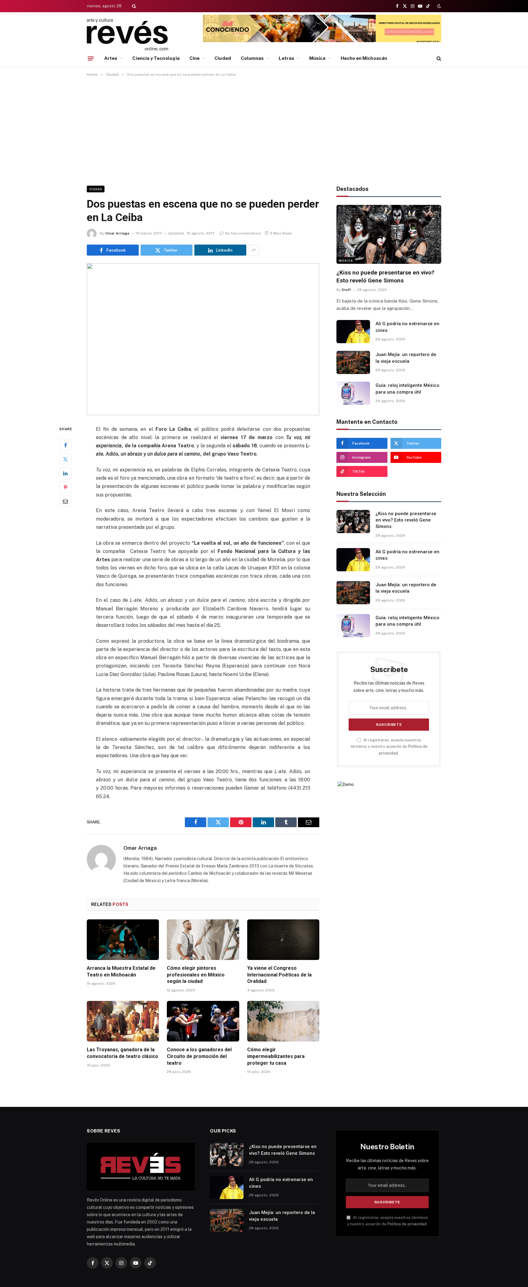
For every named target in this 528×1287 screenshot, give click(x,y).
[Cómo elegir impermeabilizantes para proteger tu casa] (283, 1021)
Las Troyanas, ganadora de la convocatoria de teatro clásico (122, 1053)
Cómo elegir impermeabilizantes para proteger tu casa (276, 1056)
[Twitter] (65, 459)
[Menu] (91, 58)
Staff (346, 290)
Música (317, 58)
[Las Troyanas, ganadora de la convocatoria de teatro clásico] (123, 1021)
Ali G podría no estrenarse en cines (407, 327)
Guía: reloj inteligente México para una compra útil (407, 388)
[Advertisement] (264, 130)
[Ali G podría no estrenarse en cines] (353, 331)
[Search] (133, 6)
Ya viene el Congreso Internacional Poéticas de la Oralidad (279, 974)
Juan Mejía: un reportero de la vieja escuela (406, 358)
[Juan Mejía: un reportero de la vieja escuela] (353, 362)
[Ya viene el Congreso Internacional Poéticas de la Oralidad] (283, 939)
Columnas (252, 58)
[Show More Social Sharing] (253, 250)
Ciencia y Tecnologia (156, 58)
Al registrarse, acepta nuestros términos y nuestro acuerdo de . (388, 746)
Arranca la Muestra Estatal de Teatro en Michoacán (121, 971)
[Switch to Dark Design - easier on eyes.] (438, 6)
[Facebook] (65, 445)
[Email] (65, 501)
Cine (194, 58)
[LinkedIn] (65, 473)
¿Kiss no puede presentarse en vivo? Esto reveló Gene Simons (385, 276)
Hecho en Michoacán (364, 58)
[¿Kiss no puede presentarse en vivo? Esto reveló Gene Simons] (388, 234)
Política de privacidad (407, 1224)
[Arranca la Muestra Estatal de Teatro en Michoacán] (123, 939)
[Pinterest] (65, 487)
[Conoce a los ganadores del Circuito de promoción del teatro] (203, 1021)
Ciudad (223, 58)
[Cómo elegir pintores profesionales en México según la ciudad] (203, 939)
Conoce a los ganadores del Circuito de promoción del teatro (199, 1056)
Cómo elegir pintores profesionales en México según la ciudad (196, 974)
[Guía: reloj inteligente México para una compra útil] (353, 393)
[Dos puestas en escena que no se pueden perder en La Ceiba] (203, 339)
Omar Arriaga (117, 233)
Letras (286, 58)
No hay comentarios (243, 233)
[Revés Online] (127, 34)
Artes (110, 58)
